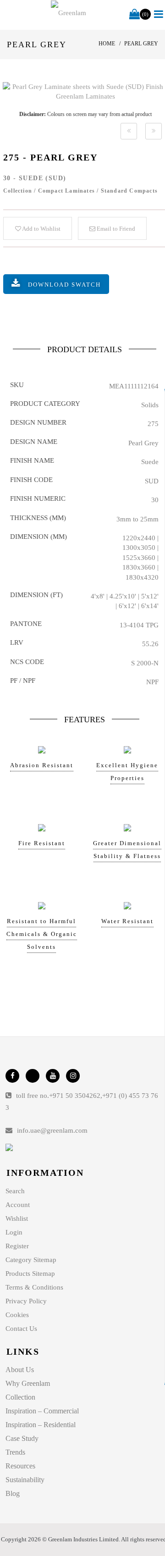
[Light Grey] (129, 131)
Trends (15, 1452)
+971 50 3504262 (74, 1095)
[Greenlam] (68, 13)
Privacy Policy (26, 1301)
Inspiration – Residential (41, 1425)
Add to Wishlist (40, 228)
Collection (20, 1397)
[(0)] (134, 15)
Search (15, 1191)
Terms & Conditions (34, 1287)
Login (14, 1232)
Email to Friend (115, 228)
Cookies (17, 1314)
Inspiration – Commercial (42, 1411)
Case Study (22, 1438)
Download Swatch (64, 284)
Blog (13, 1493)
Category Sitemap (31, 1259)
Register (17, 1246)
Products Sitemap (30, 1273)
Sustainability (25, 1480)
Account (18, 1204)
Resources (20, 1466)
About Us (20, 1369)
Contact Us (21, 1328)
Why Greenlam (28, 1383)
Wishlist (17, 1218)
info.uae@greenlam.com (52, 1130)
